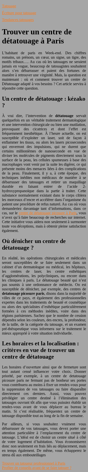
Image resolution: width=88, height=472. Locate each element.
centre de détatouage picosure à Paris (48, 213)
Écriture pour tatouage (19, 13)
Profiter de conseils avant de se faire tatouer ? (36, 468)
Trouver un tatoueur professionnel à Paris (33, 463)
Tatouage (9, 6)
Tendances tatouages (18, 20)
